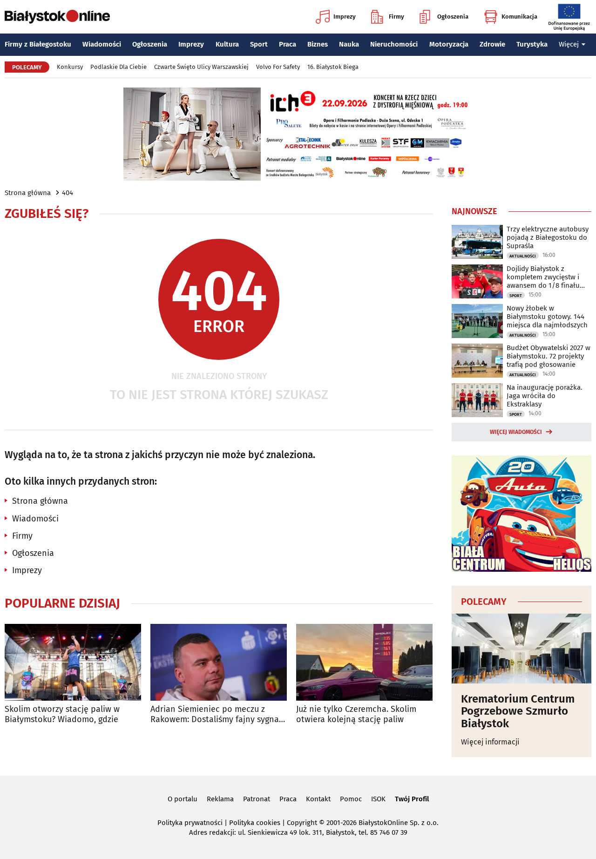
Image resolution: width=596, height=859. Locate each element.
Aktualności (522, 256)
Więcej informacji (490, 741)
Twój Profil (412, 799)
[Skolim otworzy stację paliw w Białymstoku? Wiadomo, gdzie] (73, 662)
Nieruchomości (394, 44)
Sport (259, 44)
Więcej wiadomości (516, 432)
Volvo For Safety (278, 67)
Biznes (317, 44)
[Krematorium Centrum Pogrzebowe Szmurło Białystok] (521, 648)
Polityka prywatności (190, 822)
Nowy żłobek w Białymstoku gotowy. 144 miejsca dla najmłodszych (547, 316)
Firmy (396, 16)
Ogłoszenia (452, 16)
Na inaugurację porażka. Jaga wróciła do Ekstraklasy (544, 395)
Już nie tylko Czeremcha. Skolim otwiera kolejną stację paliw (356, 714)
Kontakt (318, 799)
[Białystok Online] (57, 17)
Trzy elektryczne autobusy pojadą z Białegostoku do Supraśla (548, 237)
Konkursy (70, 67)
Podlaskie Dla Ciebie (118, 67)
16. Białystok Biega (333, 67)
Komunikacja (519, 16)
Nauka (349, 44)
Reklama (220, 799)
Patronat (256, 799)
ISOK (378, 799)
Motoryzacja (448, 44)
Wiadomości (101, 44)
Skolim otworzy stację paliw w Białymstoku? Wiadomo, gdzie (62, 714)
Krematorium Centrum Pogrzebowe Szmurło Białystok (518, 711)
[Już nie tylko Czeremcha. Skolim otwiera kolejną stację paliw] (364, 662)
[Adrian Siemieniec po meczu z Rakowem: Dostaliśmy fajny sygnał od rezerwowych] (218, 662)
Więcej (569, 44)
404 (67, 193)
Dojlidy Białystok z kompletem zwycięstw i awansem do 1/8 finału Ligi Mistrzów (543, 277)
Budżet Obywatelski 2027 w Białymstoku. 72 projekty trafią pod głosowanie (548, 356)
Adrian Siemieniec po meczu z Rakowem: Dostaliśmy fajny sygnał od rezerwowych (216, 714)
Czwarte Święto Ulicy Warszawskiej (201, 67)
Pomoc (351, 799)
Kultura (227, 44)
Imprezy (344, 16)
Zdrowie (492, 44)
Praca (287, 44)
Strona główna (28, 193)
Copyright (302, 822)
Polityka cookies (254, 822)
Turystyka (532, 44)
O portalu (182, 799)
